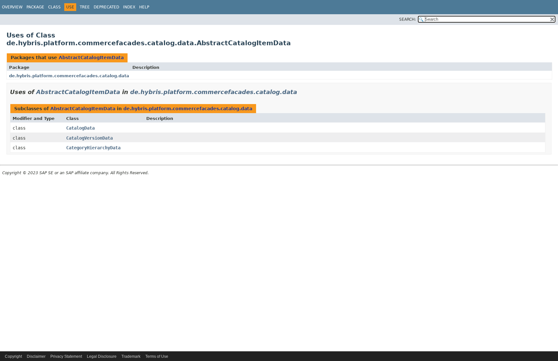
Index (129, 7)
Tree (85, 7)
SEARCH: (407, 19)
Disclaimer (36, 356)
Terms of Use (156, 356)
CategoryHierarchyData (93, 147)
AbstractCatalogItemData (91, 57)
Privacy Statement (66, 356)
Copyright (13, 356)
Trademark (130, 356)
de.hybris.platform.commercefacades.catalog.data (69, 75)
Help (144, 7)
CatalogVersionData (89, 138)
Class (54, 7)
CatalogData (80, 128)
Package (35, 7)
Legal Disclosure (102, 356)
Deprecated (106, 7)
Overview (12, 7)
